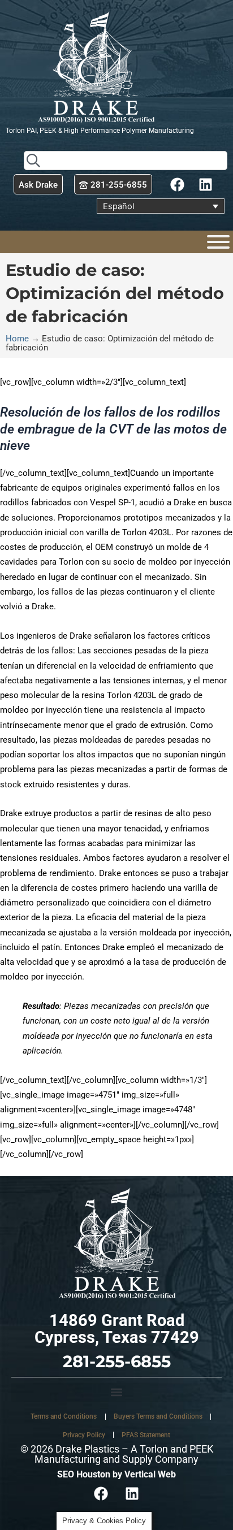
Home (17, 338)
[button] (116, 1392)
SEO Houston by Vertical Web (116, 1474)
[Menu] (218, 242)
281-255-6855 (117, 1361)
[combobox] (125, 160)
